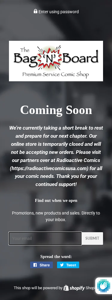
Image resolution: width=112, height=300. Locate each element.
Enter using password (58, 11)
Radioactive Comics (78, 160)
